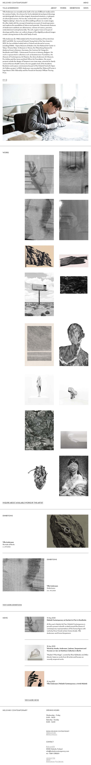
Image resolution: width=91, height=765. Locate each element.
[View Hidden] (39, 430)
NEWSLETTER (50, 758)
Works (63, 8)
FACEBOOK (59, 761)
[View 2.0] (39, 256)
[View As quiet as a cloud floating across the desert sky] (39, 294)
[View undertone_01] (73, 220)
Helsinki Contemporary (15, 3)
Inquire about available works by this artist (23, 503)
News (85, 8)
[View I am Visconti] (73, 476)
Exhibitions (75, 8)
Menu (85, 3)
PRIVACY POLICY (51, 734)
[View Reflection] (73, 439)
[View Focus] (73, 343)
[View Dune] (73, 260)
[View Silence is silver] (39, 388)
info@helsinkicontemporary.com (57, 751)
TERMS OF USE (51, 733)
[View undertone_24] (39, 219)
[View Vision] (73, 394)
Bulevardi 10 (50, 747)
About (54, 8)
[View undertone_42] (39, 174)
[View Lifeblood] (39, 477)
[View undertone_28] (73, 172)
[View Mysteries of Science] (39, 344)
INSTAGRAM (50, 761)
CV (4, 80)
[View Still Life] (73, 295)
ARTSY (48, 760)
